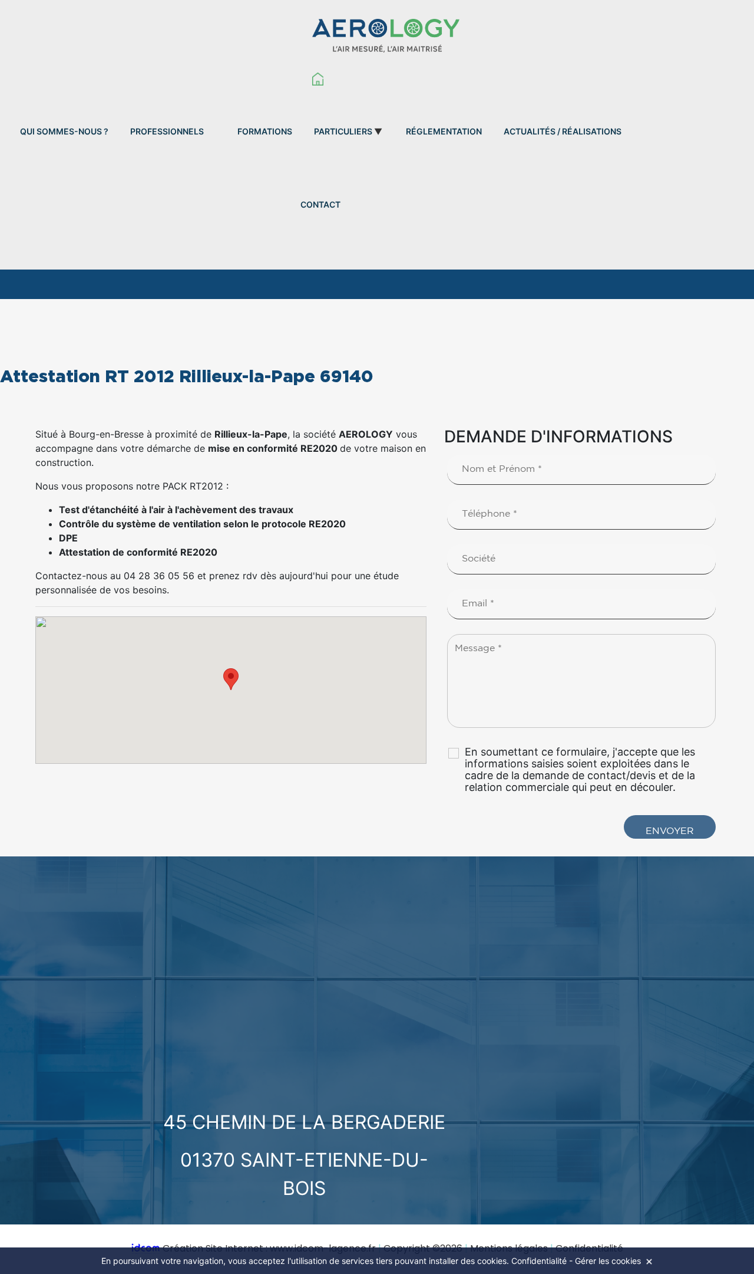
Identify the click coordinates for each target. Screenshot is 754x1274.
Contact (320, 204)
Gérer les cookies (608, 1261)
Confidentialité (539, 1261)
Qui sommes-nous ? (64, 131)
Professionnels (167, 131)
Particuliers (343, 131)
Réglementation (444, 131)
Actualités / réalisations (562, 131)
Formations (264, 131)
